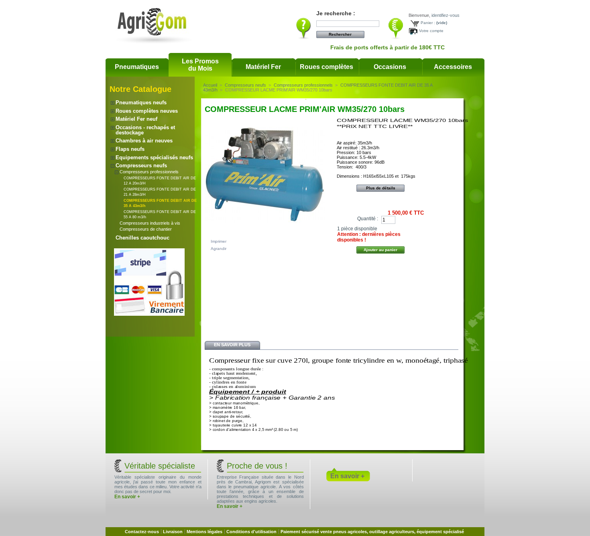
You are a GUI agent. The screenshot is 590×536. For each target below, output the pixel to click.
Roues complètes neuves (147, 111)
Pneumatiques (137, 66)
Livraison (173, 531)
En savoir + (127, 496)
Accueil (210, 85)
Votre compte (431, 30)
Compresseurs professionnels (149, 171)
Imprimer (218, 241)
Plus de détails (380, 188)
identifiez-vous (445, 15)
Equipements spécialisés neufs (154, 157)
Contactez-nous (142, 531)
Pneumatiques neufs (141, 102)
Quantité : (367, 218)
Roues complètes (326, 66)
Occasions (390, 66)
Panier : (428, 22)
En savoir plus (232, 344)
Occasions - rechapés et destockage (145, 130)
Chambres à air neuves (144, 141)
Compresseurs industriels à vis (150, 223)
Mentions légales (204, 531)
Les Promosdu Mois (200, 65)
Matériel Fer (263, 66)
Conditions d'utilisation (251, 531)
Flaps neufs (130, 149)
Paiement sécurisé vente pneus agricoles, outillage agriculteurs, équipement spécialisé (372, 531)
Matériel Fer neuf (136, 119)
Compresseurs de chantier (146, 229)
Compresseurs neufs (141, 165)
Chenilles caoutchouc (142, 238)
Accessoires (453, 66)
